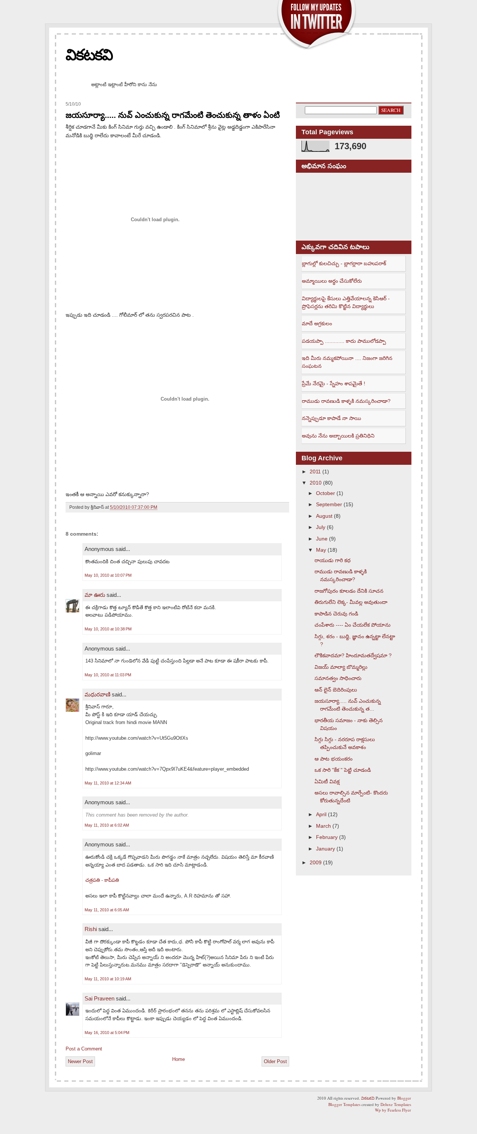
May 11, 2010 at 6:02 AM (107, 825)
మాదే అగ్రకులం (317, 323)
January (325, 849)
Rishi (91, 929)
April (321, 814)
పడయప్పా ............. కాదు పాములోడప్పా (344, 341)
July (320, 527)
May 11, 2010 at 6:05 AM (107, 910)
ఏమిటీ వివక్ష (327, 781)
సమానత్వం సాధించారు (338, 678)
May (321, 550)
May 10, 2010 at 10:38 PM (108, 629)
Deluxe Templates (395, 1104)
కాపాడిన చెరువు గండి (336, 614)
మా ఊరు (95, 595)
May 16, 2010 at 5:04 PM (107, 1032)
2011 (315, 471)
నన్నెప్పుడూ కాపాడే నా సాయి (331, 418)
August (324, 516)
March (323, 826)
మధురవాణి (97, 694)
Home (178, 1059)
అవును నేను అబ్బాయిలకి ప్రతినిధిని (338, 436)
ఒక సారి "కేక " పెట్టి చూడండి (343, 770)
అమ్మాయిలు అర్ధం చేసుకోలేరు (332, 281)
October (325, 493)
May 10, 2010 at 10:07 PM (108, 575)
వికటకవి (89, 54)
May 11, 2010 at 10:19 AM (108, 979)
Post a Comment (84, 1049)
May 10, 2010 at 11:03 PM (108, 675)
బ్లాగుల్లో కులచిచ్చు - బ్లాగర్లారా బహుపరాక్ (344, 263)
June (322, 539)
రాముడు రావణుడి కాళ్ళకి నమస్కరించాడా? (346, 401)
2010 (316, 483)
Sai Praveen (99, 998)
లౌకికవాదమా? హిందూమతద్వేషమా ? (353, 655)
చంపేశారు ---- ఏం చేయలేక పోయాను (353, 625)
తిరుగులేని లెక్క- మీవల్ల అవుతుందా (351, 602)
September (329, 504)
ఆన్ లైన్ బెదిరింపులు (336, 690)
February (327, 837)
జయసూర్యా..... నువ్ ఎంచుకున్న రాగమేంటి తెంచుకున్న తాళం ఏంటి (173, 115)
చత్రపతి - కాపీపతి (102, 880)
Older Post (275, 1061)
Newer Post (80, 1061)
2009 (316, 862)
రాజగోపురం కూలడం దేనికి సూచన (349, 591)
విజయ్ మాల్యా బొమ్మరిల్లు (341, 667)
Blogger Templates (344, 1104)
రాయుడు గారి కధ (333, 560)
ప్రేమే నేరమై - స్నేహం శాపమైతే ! (333, 383)
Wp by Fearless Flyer (393, 1110)
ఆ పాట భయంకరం (334, 759)
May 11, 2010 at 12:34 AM (108, 783)
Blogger (404, 1098)
